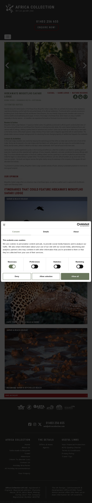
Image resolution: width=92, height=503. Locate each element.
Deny (17, 276)
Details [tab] (46, 232)
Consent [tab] (16, 232)
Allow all (75, 276)
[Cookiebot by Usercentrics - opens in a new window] (78, 225)
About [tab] (76, 232)
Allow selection (46, 276)
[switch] (34, 266)
